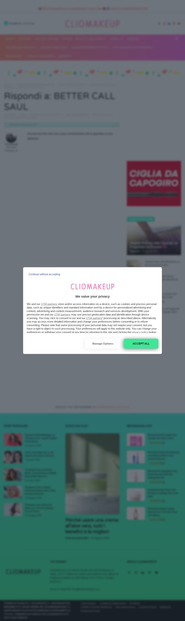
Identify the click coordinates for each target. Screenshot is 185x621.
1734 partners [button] (49, 304)
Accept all (141, 343)
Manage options (102, 343)
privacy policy (140, 332)
